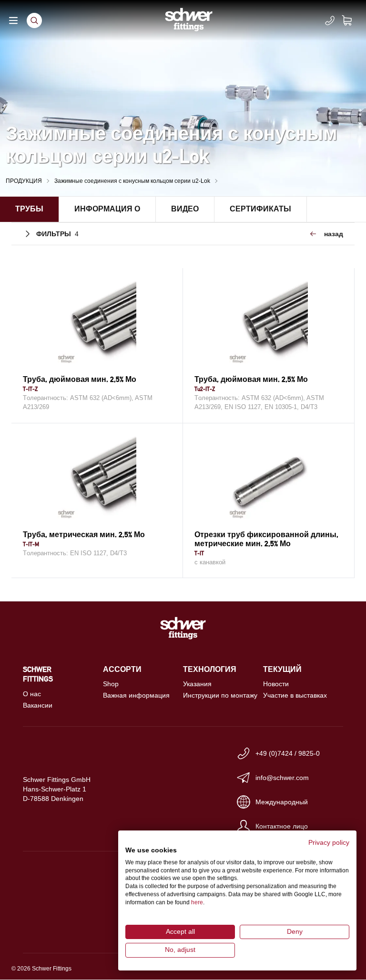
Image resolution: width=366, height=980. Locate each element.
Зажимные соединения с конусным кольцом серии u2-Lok (132, 181)
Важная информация (136, 695)
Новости (276, 684)
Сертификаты (260, 208)
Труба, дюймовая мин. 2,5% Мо (79, 379)
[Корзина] (352, 20)
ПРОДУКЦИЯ (24, 181)
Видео (185, 208)
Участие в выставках (295, 695)
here (197, 902)
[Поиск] (34, 20)
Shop (111, 684)
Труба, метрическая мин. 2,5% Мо (84, 534)
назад (333, 234)
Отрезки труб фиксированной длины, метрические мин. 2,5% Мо (266, 539)
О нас (32, 694)
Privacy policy (328, 842)
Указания (197, 684)
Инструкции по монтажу (220, 695)
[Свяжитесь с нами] (329, 20)
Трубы (29, 208)
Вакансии (37, 705)
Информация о (107, 208)
